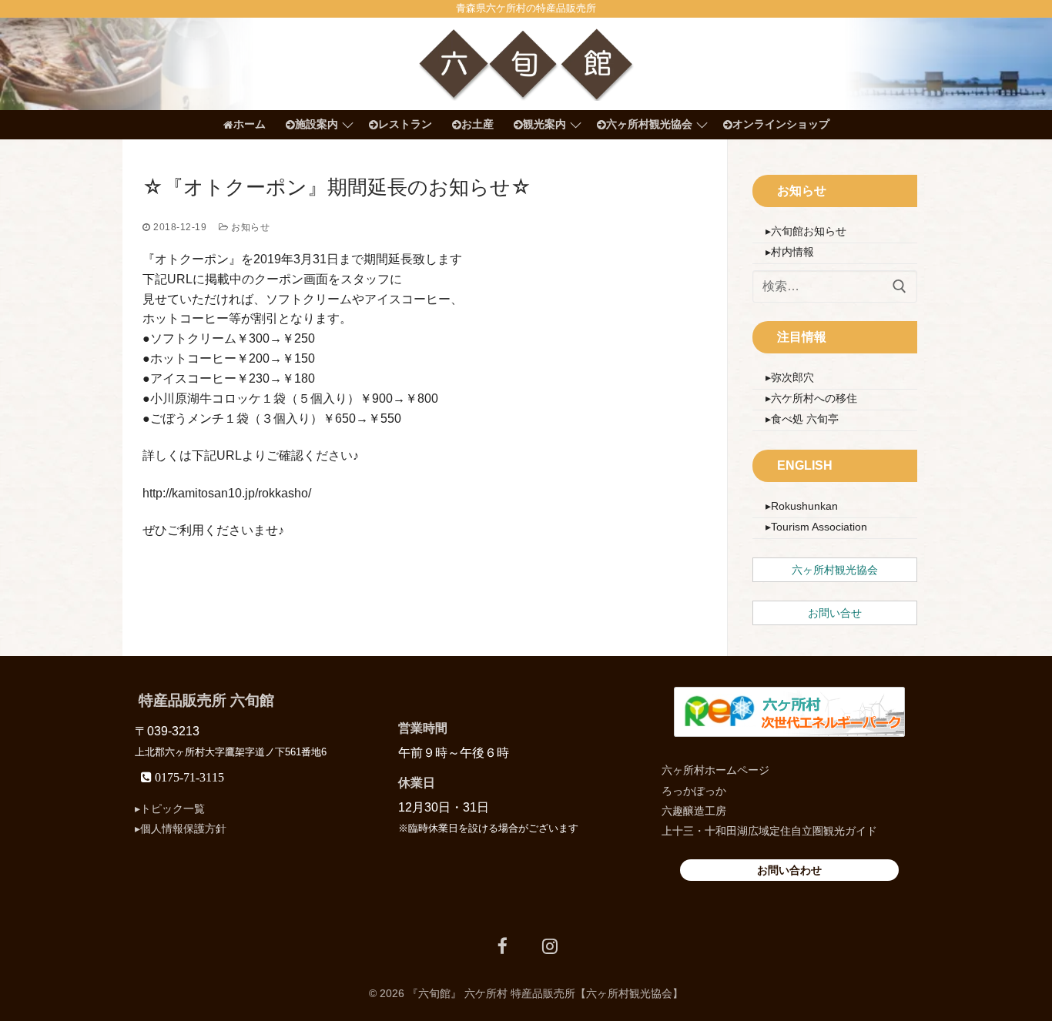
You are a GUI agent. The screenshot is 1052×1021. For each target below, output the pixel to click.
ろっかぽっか (694, 791)
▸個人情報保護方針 (180, 828)
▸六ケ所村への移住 (811, 398)
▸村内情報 (790, 252)
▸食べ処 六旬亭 (802, 419)
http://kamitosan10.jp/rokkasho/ (226, 493)
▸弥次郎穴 (790, 377)
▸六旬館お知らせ (806, 231)
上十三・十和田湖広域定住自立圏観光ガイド (769, 831)
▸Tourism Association (816, 527)
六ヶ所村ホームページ (715, 770)
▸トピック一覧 (170, 808)
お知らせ (249, 227)
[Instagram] (549, 946)
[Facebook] (502, 946)
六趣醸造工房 (694, 811)
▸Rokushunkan (802, 506)
